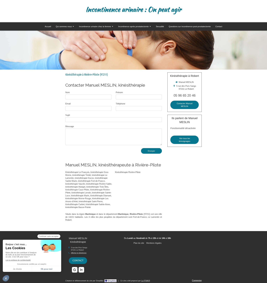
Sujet (67, 115)
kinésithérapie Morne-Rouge (78, 198)
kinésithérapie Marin (80, 195)
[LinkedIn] (81, 270)
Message (69, 126)
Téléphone (120, 103)
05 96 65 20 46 (185, 95)
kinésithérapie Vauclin (75, 184)
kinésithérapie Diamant (100, 195)
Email (68, 103)
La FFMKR (145, 281)
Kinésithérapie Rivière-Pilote (127, 172)
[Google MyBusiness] (74, 270)
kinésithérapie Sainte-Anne (98, 204)
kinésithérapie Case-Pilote (77, 189)
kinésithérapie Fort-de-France (91, 181)
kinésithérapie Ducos (84, 178)
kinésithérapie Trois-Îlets (97, 187)
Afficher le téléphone (78, 253)
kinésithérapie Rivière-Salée (98, 184)
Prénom (119, 92)
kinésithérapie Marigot (75, 187)
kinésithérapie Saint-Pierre (90, 201)
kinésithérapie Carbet (75, 204)
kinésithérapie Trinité (81, 175)
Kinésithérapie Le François (77, 172)
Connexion (197, 280)
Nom (67, 92)
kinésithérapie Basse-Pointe (78, 207)
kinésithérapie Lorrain (81, 192)
